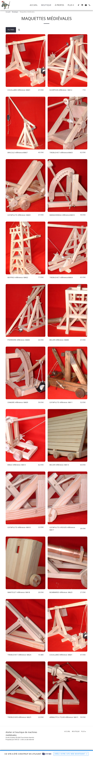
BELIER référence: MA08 (59, 340)
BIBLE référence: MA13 (16, 465)
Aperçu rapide (25, 86)
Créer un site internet (27, 740)
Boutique (15, 12)
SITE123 (16, 740)
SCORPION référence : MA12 (60, 90)
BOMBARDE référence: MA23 (60, 592)
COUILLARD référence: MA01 (18, 90)
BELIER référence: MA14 (59, 465)
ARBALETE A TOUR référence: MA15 (63, 717)
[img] (25, 60)
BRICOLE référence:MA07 (17, 152)
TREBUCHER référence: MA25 (19, 717)
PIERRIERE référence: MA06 (18, 340)
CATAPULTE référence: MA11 (61, 402)
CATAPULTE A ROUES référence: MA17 (62, 528)
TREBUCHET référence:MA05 (61, 152)
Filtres (11, 29)
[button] (78, 5)
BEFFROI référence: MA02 (17, 277)
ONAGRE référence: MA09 (17, 402)
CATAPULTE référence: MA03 (19, 215)
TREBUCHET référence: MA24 (19, 655)
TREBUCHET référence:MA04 (61, 277)
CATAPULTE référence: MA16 (19, 527)
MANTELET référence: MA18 (18, 592)
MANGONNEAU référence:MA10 (62, 215)
